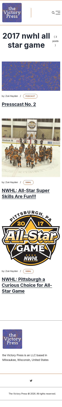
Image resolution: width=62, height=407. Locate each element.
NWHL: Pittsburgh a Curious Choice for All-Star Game (27, 285)
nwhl (28, 182)
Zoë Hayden (11, 96)
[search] (53, 12)
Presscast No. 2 (19, 104)
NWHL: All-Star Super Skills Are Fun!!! (26, 193)
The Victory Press (18, 393)
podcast (30, 96)
